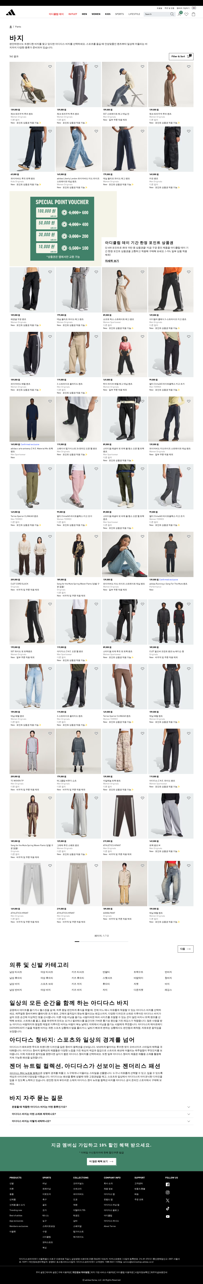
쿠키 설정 (40, 1272)
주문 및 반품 (169, 8)
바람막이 (138, 978)
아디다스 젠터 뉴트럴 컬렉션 (25, 1073)
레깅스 (168, 990)
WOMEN (96, 14)
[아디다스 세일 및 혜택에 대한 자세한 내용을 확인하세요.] (101, 3)
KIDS (107, 14)
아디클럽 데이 (56, 14)
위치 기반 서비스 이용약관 (103, 1272)
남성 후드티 (16, 978)
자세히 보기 (112, 261)
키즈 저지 (77, 984)
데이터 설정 (51, 1272)
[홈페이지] (10, 12)
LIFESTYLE (134, 14)
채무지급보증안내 (159, 1272)
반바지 (168, 972)
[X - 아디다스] (179, 1201)
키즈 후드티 (78, 978)
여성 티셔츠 (47, 972)
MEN (84, 14)
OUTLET (73, 14)
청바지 (168, 978)
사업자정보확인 (142, 1272)
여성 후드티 (47, 978)
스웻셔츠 (107, 978)
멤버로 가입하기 (183, 8)
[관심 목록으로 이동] (186, 14)
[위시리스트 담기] (50, 67)
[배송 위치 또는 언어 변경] (194, 8)
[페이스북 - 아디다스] (179, 1185)
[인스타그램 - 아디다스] (179, 1193)
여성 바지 (46, 990)
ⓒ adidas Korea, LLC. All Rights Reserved (101, 1280)
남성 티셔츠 (16, 972)
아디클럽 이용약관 (124, 1272)
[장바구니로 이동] (193, 14)
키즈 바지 (77, 990)
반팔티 (106, 972)
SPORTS (119, 14)
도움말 (159, 8)
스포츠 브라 (47, 984)
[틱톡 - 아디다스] (179, 1209)
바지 (167, 984)
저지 (105, 990)
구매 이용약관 (64, 1272)
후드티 (106, 984)
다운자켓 (138, 990)
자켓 (136, 984)
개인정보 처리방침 (80, 1272)
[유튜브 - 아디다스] (179, 1217)
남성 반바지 (16, 990)
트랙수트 (138, 972)
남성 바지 (15, 984)
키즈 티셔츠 (78, 972)
